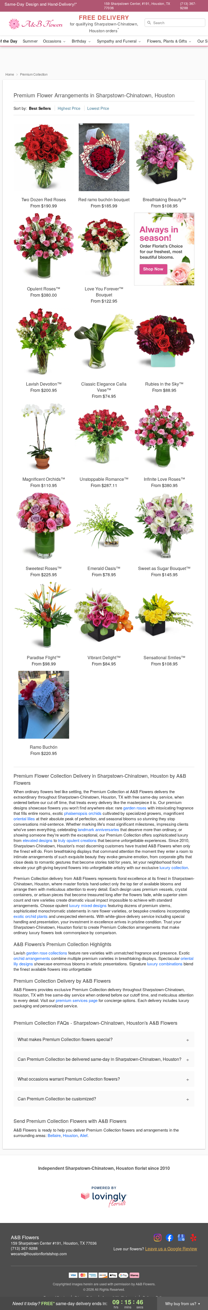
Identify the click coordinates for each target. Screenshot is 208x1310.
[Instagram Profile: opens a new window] (157, 1237)
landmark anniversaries (98, 829)
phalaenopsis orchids (83, 813)
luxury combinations (165, 963)
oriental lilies (24, 818)
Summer (30, 41)
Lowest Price (98, 108)
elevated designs (38, 840)
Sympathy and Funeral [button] (117, 41)
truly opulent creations (77, 840)
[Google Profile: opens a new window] (181, 1237)
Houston (70, 1135)
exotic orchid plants (31, 916)
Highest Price (69, 108)
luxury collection (174, 867)
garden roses (135, 808)
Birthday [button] (79, 41)
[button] (194, 1287)
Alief (83, 1135)
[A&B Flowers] (35, 24)
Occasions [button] (52, 41)
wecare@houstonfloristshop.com (39, 1253)
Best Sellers (40, 108)
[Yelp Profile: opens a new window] (193, 1237)
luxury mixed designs (88, 905)
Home (9, 74)
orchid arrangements (32, 958)
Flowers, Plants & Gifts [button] (167, 41)
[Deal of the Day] (164, 249)
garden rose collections (46, 953)
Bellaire (54, 1135)
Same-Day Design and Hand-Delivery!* (41, 4)
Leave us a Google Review (171, 1249)
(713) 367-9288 (24, 1248)
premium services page (77, 1000)
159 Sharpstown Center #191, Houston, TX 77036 (54, 1243)
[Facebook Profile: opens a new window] (169, 1237)
